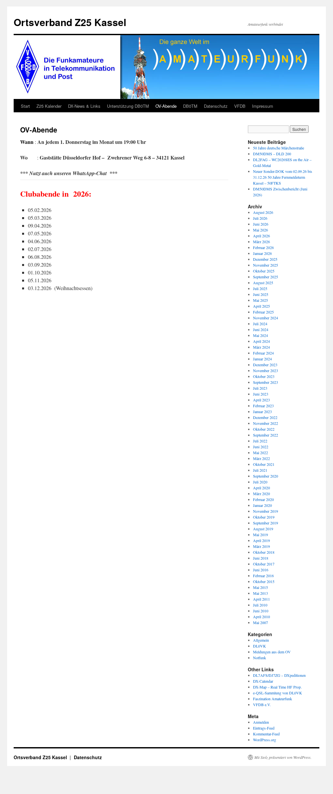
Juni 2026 (260, 224)
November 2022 (265, 423)
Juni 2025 (260, 294)
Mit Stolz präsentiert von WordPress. (283, 757)
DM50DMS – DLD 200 (272, 153)
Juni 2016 (260, 569)
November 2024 (265, 317)
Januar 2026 (262, 253)
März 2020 (261, 493)
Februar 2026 (263, 247)
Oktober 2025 (263, 270)
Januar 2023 (262, 411)
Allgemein (261, 640)
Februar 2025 (263, 311)
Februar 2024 (263, 352)
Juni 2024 (260, 329)
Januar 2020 (262, 505)
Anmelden (261, 722)
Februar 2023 (263, 405)
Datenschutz (216, 106)
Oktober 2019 (263, 517)
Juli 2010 (260, 604)
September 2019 (265, 522)
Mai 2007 (260, 622)
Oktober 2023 (263, 376)
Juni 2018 (260, 558)
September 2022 (265, 435)
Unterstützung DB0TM (128, 106)
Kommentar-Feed (266, 733)
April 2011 (261, 599)
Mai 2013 (260, 593)
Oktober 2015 (263, 581)
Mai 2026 (260, 229)
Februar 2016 (263, 575)
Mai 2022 (260, 452)
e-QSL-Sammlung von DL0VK (277, 692)
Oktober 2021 (263, 464)
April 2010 (261, 616)
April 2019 (261, 540)
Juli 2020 (260, 481)
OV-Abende (166, 106)
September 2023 (265, 382)
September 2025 (265, 276)
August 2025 (263, 282)
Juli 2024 (260, 323)
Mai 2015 (260, 587)
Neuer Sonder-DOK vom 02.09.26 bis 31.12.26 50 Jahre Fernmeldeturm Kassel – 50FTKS (282, 177)
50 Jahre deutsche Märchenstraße (278, 147)
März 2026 (261, 241)
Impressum (262, 106)
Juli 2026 (260, 218)
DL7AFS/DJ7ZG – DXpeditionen (279, 675)
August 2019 (263, 528)
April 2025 (261, 306)
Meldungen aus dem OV (272, 651)
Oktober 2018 (263, 552)
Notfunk (259, 657)
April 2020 (261, 487)
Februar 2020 (263, 499)
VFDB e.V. (262, 704)
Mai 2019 (260, 534)
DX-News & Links (84, 106)
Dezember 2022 (265, 417)
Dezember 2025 (265, 259)
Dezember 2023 (265, 364)
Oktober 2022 (263, 429)
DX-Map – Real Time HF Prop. (277, 687)
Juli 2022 (260, 440)
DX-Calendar (263, 681)
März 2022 (261, 458)
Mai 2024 (260, 335)
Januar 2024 (262, 358)
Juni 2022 (260, 446)
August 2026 (263, 212)
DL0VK (259, 645)
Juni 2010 (260, 610)
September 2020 (265, 476)
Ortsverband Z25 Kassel (70, 22)
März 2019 (261, 546)
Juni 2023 (260, 394)
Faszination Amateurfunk (272, 698)
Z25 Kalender (48, 106)
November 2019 (265, 511)
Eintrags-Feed (263, 728)
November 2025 (265, 265)
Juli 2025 (260, 288)
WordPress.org (264, 739)
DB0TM (190, 106)
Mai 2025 (260, 300)
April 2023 (261, 399)
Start (25, 106)
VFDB (240, 106)
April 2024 (261, 341)
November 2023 (265, 370)
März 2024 (261, 347)
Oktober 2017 (263, 563)
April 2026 (261, 235)
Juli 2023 (260, 388)
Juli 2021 (260, 470)
